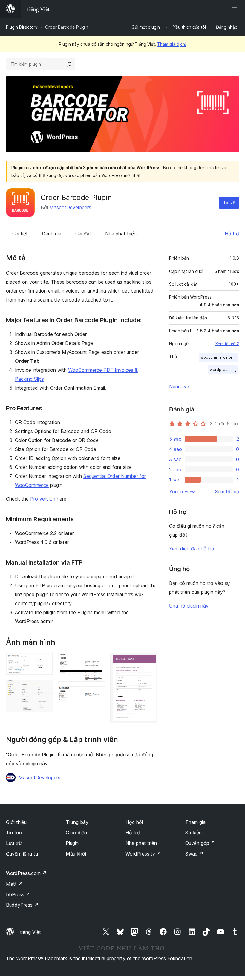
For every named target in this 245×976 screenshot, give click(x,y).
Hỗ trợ (232, 234)
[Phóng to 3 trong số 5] (97, 661)
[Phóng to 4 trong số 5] (97, 694)
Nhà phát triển (121, 234)
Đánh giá (51, 234)
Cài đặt (83, 234)
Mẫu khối (76, 854)
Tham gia (195, 822)
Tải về (229, 202)
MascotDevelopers (70, 207)
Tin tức (14, 833)
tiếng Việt (30, 932)
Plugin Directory (22, 27)
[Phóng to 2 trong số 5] (45, 688)
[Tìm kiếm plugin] (69, 64)
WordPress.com (26, 873)
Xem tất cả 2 (227, 343)
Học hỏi (134, 822)
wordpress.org (223, 369)
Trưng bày (77, 822)
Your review (182, 492)
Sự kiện (193, 833)
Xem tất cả (227, 492)
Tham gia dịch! (171, 44)
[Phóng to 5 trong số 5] (149, 661)
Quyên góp (200, 843)
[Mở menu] (235, 9)
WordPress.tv (143, 854)
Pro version (42, 499)
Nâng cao (180, 387)
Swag (194, 854)
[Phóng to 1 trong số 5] (45, 661)
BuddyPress (22, 905)
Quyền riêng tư (22, 854)
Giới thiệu (16, 822)
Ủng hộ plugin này (189, 606)
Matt (14, 884)
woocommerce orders (219, 357)
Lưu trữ (14, 843)
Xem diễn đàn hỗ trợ (191, 549)
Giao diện (76, 833)
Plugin (72, 843)
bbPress (18, 894)
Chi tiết (20, 234)
